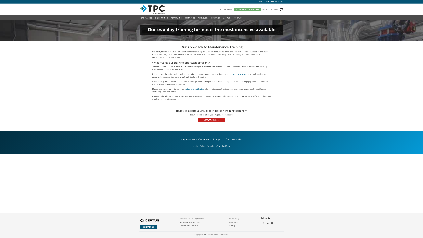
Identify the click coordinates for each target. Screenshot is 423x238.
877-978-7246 (273, 9)
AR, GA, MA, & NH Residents (190, 222)
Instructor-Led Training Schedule (192, 219)
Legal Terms (233, 222)
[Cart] (281, 9)
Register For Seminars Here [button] (247, 10)
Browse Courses (211, 120)
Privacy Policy (234, 219)
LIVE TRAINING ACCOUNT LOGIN (271, 2)
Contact (237, 18)
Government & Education (189, 226)
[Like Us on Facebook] (263, 223)
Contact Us (148, 227)
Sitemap (232, 226)
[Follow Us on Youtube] (271, 223)
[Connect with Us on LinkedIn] (267, 223)
